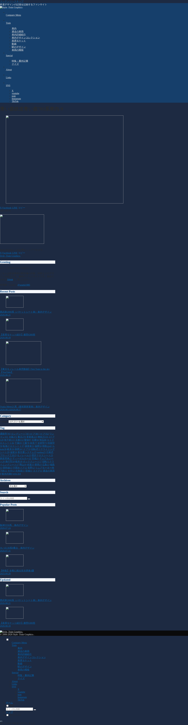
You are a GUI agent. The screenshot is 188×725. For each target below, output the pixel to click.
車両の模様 (23, 669)
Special (15, 672)
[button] (21, 208)
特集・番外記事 (26, 675)
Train (14, 645)
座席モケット (25, 660)
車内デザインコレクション (32, 657)
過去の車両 (23, 651)
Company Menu (19, 642)
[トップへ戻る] (1, 721)
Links (14, 684)
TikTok (21, 700)
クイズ (21, 678)
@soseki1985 (23, 285)
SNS (14, 686)
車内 (20, 648)
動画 (20, 663)
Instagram (22, 697)
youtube (21, 692)
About (10, 279)
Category (4, 421)
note (20, 694)
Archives (4, 486)
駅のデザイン (25, 666)
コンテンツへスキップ (12, 1)
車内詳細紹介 (25, 654)
